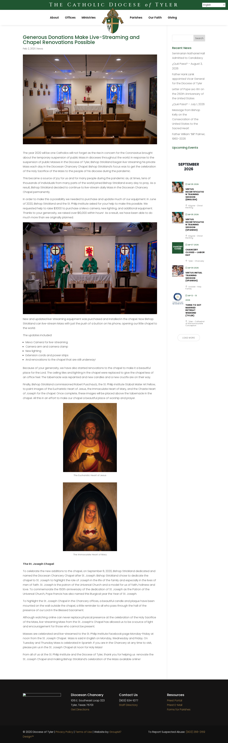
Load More (188, 337)
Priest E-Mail (174, 705)
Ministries (89, 18)
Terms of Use (83, 732)
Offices (70, 18)
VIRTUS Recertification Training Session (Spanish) (194, 224)
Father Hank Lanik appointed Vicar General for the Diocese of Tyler (188, 78)
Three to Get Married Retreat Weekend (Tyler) (193, 310)
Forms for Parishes (178, 709)
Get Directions (80, 709)
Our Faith (155, 18)
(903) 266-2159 (195, 732)
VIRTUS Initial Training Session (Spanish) (193, 276)
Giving (172, 18)
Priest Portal (174, 700)
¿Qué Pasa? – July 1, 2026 (188, 104)
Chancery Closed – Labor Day (195, 252)
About (54, 18)
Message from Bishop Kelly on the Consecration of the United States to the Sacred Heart (186, 119)
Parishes (136, 18)
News (40, 48)
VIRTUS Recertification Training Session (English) (194, 194)
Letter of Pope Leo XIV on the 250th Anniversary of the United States (188, 93)
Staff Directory (128, 705)
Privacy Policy (64, 732)
